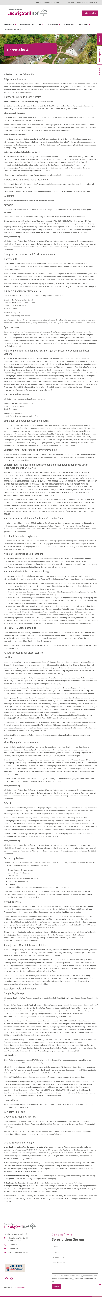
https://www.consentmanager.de (40, 756)
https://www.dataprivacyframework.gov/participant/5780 (56, 1051)
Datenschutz (20, 1288)
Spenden (39, 2)
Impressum (8, 1288)
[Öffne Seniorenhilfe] (15, 24)
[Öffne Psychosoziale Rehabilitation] (43, 24)
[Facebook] (6, 1278)
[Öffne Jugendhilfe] (74, 24)
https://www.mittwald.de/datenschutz (70, 217)
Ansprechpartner (60, 2)
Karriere (71, 2)
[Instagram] (11, 1278)
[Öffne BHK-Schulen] (89, 24)
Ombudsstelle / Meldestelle (86, 2)
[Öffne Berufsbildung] (59, 24)
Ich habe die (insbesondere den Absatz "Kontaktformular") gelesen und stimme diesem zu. (74, 1279)
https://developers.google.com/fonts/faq (65, 1131)
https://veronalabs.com (49, 1063)
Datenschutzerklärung (73, 1276)
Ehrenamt (48, 2)
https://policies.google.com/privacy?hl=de (48, 1134)
